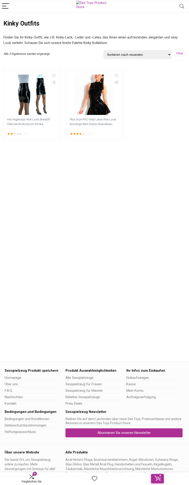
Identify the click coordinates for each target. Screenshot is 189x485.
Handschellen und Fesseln (133, 464)
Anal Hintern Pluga (78, 460)
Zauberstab (74, 469)
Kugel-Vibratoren (141, 460)
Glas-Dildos (73, 464)
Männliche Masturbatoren (154, 469)
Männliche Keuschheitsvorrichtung (109, 469)
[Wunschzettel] (94, 479)
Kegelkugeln (162, 464)
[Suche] (181, 6)
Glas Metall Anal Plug (98, 464)
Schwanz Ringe (166, 460)
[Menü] (5, 6)
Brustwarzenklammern (111, 460)
